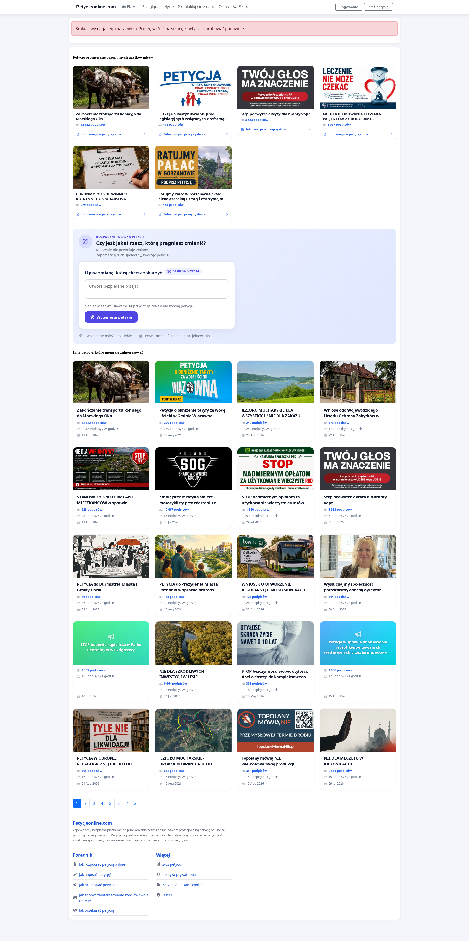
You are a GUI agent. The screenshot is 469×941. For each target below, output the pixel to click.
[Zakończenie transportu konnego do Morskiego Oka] (111, 103)
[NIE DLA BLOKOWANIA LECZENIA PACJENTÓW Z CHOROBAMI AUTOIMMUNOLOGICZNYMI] (358, 103)
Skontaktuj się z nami (196, 7)
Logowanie (349, 7)
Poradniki (83, 855)
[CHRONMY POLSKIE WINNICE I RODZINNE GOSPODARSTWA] (111, 183)
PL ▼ (131, 7)
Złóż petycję (378, 7)
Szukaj (245, 7)
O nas (224, 7)
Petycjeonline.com (96, 6)
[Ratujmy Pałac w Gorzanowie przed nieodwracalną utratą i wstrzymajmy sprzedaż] (193, 183)
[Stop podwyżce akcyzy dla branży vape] (275, 100)
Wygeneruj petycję (114, 317)
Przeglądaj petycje (158, 7)
